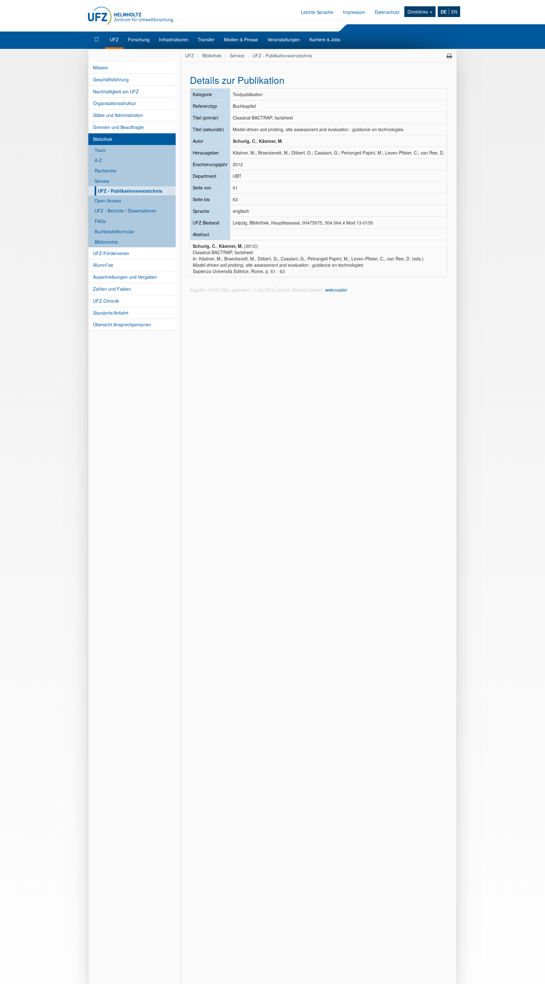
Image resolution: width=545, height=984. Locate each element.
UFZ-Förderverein (111, 253)
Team (100, 150)
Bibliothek (102, 139)
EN (454, 12)
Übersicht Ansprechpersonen (122, 324)
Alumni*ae (103, 265)
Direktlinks (418, 12)
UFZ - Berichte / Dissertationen (125, 210)
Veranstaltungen (283, 39)
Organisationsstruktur (114, 103)
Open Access (108, 200)
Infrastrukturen (173, 39)
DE (444, 12)
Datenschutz (387, 12)
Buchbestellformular (114, 231)
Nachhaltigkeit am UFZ (116, 91)
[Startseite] (97, 39)
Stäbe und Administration (118, 115)
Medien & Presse (241, 39)
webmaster (336, 290)
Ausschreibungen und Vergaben (125, 277)
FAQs (100, 221)
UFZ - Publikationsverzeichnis (130, 191)
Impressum (354, 12)
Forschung (138, 39)
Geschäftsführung (111, 79)
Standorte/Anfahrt (110, 313)
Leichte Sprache (317, 12)
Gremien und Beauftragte (118, 127)
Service (102, 181)
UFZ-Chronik (106, 301)
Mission (100, 67)
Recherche (105, 170)
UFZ (114, 39)
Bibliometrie (106, 242)
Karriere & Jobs (324, 39)
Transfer (206, 39)
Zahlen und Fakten (112, 289)
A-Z (98, 160)
